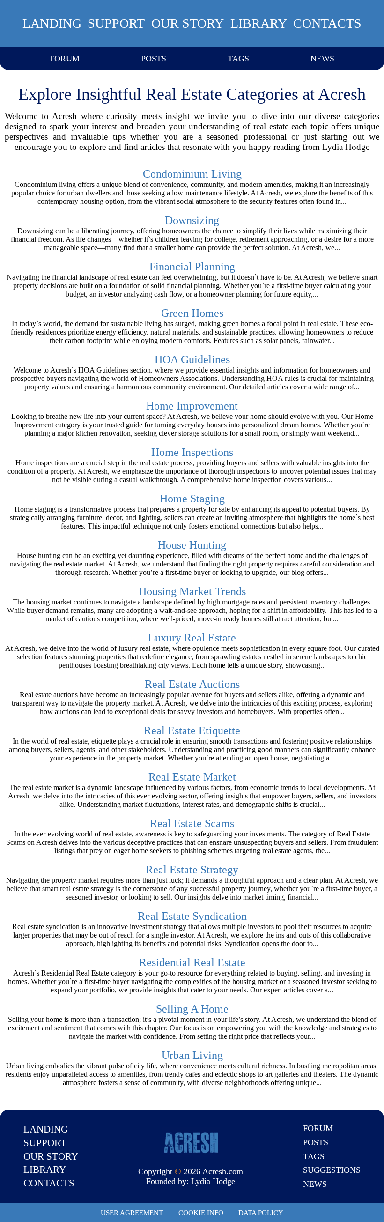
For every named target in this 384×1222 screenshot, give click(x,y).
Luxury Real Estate (192, 638)
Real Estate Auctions (192, 684)
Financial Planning (192, 267)
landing (51, 23)
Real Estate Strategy (192, 870)
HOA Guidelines (192, 359)
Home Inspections (192, 452)
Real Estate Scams (192, 823)
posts (153, 58)
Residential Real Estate (192, 962)
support (116, 23)
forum (65, 58)
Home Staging (192, 498)
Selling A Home (192, 1009)
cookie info (200, 1212)
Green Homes (192, 313)
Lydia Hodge (213, 1181)
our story (187, 23)
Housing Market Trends (192, 591)
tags (238, 58)
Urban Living (192, 1055)
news (322, 58)
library (258, 23)
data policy (260, 1212)
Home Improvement (192, 406)
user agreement (132, 1212)
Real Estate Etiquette (192, 730)
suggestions (332, 1170)
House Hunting (192, 545)
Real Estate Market (192, 777)
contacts (327, 23)
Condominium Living (192, 174)
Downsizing (192, 220)
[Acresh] (191, 1142)
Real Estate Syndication (192, 916)
